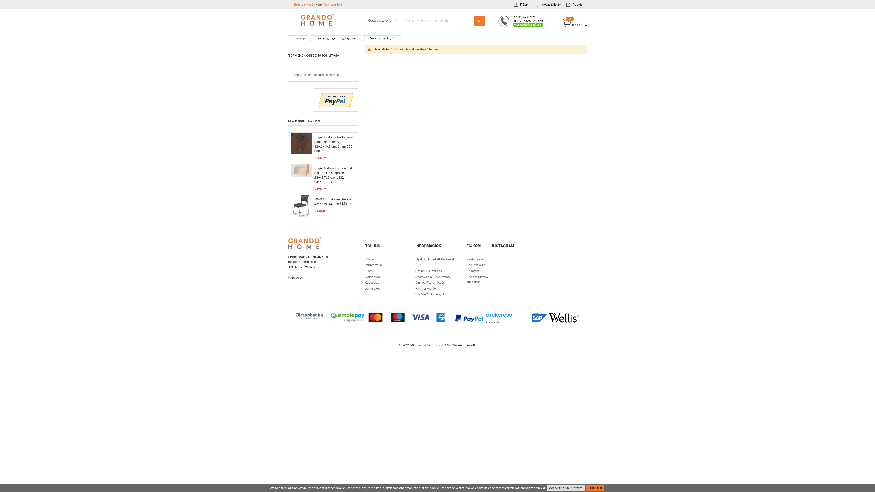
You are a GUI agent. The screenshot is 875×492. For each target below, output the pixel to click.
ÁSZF (419, 265)
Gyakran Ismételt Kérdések (435, 259)
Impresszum (373, 265)
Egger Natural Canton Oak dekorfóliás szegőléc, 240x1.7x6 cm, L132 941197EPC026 (333, 175)
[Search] (479, 21)
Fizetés (577, 4)
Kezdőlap (298, 38)
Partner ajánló (425, 288)
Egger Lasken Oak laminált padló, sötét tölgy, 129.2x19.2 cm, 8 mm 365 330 (333, 144)
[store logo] (316, 20)
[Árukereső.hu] (499, 316)
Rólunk (369, 259)
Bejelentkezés (304, 4)
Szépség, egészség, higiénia (336, 38)
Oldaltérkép (373, 277)
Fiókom (525, 4)
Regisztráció (333, 4)
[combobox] (443, 21)
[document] (437, 488)
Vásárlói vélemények (430, 294)
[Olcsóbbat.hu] (309, 316)
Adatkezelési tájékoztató (565, 488)
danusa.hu (372, 288)
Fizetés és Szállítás (428, 271)
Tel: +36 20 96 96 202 (303, 267)
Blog (368, 271)
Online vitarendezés (430, 282)
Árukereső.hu (493, 322)
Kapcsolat (295, 277)
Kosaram (472, 271)
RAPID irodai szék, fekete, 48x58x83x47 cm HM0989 (333, 201)
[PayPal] (469, 319)
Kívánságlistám (551, 4)
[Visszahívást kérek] (519, 17)
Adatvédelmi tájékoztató (433, 277)
